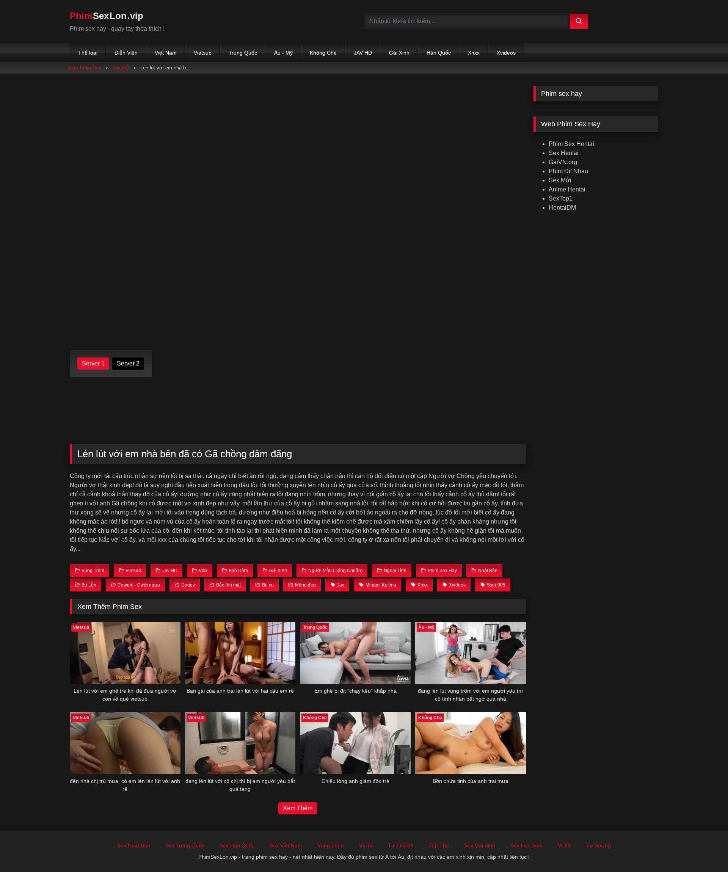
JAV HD (363, 53)
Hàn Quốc (439, 53)
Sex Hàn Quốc (237, 845)
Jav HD (121, 68)
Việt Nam (166, 53)
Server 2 (128, 363)
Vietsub (203, 53)
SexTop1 (561, 198)
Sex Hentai (564, 153)
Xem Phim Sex (84, 68)
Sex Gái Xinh (479, 845)
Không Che (323, 53)
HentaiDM (562, 207)
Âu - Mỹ (283, 53)
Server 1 (93, 363)
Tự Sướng (598, 845)
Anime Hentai (567, 189)
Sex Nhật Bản (133, 845)
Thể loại (87, 53)
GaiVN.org (563, 162)
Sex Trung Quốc (184, 845)
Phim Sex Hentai (571, 144)
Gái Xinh (399, 53)
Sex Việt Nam (286, 845)
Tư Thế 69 (400, 845)
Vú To (366, 845)
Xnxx (474, 53)
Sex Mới (560, 180)
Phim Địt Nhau (568, 171)
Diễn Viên (126, 53)
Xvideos (506, 53)
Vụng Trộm (330, 845)
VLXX (564, 845)
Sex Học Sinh (526, 845)
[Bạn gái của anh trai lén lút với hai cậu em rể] (240, 653)
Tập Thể (438, 845)
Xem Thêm (297, 808)
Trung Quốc (243, 53)
